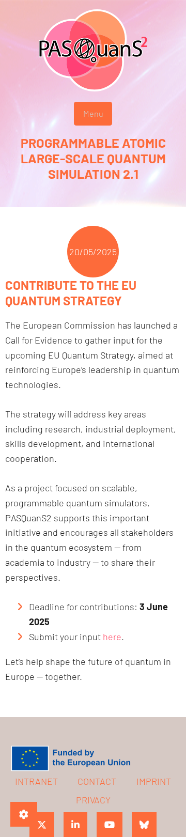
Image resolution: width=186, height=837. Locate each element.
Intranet (36, 781)
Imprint (153, 781)
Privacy (93, 799)
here (112, 636)
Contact (97, 781)
